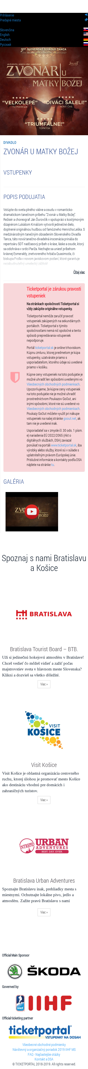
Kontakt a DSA (44, 1059)
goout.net (69, 418)
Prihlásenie (7, 15)
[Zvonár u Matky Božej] (32, 512)
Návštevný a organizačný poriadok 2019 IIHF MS (44, 1049)
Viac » (44, 684)
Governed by (10, 986)
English (5, 34)
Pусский (5, 44)
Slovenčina (7, 30)
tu (52, 464)
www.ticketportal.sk (63, 445)
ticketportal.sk (44, 347)
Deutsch (5, 39)
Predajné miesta (10, 20)
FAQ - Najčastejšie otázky (44, 1054)
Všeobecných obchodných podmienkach (53, 384)
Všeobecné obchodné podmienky (44, 1044)
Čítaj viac (79, 272)
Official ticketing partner (17, 1018)
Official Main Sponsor (15, 955)
